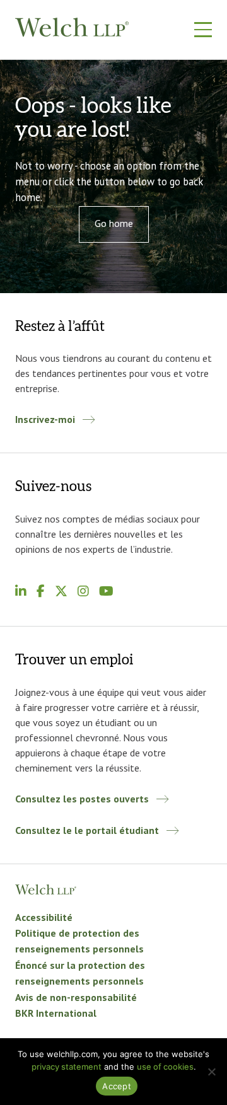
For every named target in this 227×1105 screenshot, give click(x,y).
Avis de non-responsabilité (76, 997)
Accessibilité (45, 917)
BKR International (55, 1013)
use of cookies (165, 1067)
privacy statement (67, 1067)
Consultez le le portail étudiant (87, 830)
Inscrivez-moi (45, 419)
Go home (114, 223)
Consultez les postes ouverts (82, 798)
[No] (211, 1071)
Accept (116, 1086)
